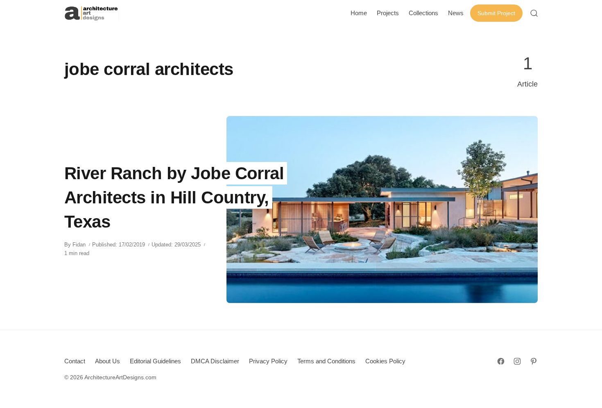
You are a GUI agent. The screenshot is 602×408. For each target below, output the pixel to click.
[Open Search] (534, 13)
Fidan (79, 245)
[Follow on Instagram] (517, 361)
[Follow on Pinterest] (533, 361)
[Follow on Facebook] (500, 361)
